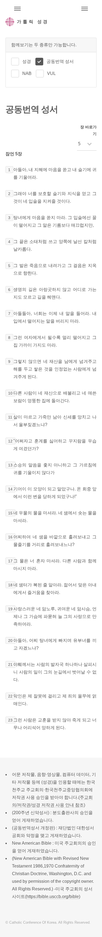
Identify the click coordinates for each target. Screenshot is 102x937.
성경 (26, 61)
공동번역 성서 (60, 61)
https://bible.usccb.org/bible (52, 896)
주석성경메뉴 (17, 8)
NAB (27, 73)
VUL (51, 73)
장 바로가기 (88, 130)
